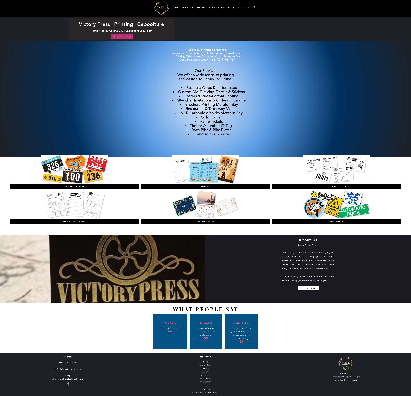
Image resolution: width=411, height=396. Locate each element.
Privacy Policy (205, 378)
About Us (205, 372)
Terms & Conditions (205, 382)
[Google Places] (254, 7)
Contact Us (205, 375)
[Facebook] (68, 384)
